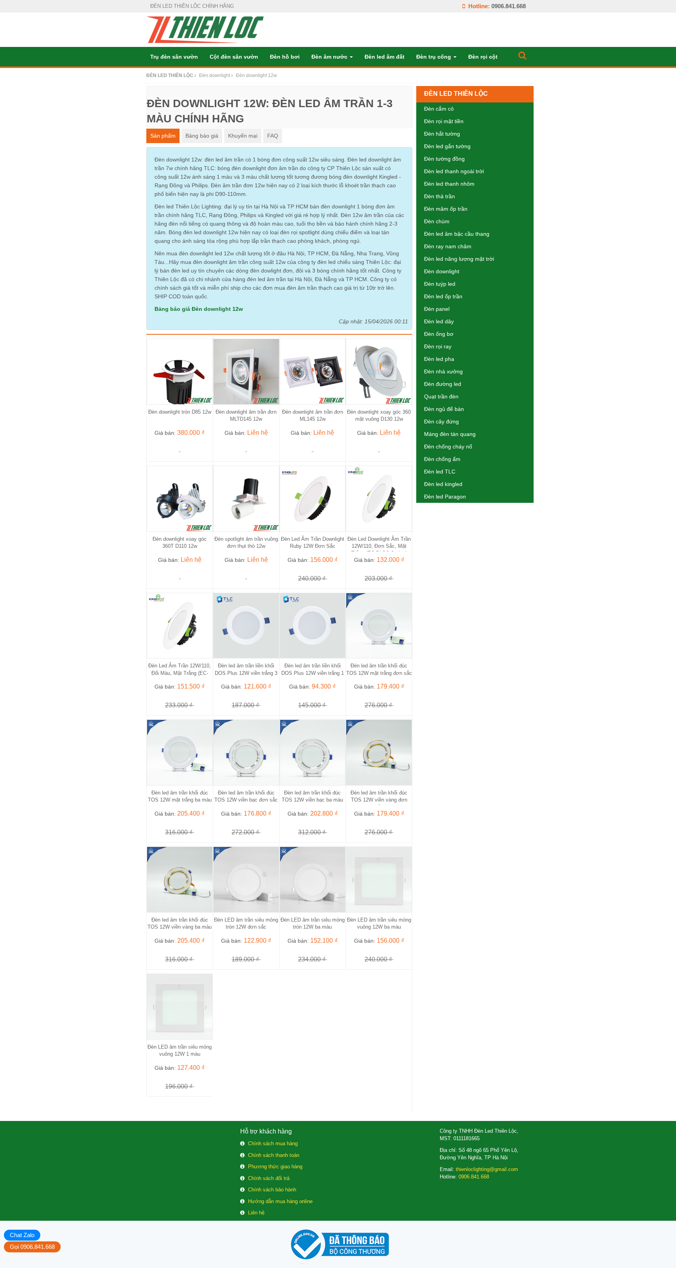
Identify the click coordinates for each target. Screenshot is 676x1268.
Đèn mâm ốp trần (445, 209)
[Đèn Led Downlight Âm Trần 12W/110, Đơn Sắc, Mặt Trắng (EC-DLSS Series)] (379, 498)
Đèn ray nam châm (447, 246)
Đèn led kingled (443, 484)
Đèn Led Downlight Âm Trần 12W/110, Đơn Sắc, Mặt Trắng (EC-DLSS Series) (379, 546)
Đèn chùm (436, 221)
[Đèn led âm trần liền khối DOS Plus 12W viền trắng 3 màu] (246, 625)
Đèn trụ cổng (434, 57)
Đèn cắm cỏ (439, 109)
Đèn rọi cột (483, 57)
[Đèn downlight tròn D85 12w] (180, 371)
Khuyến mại (242, 136)
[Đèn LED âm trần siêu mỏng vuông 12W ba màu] (379, 879)
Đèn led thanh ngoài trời (454, 171)
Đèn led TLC (439, 471)
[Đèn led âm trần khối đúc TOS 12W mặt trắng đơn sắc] (379, 625)
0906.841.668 (508, 6)
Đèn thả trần (439, 196)
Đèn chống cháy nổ (448, 446)
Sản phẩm (163, 136)
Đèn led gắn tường (447, 146)
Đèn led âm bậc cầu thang (456, 234)
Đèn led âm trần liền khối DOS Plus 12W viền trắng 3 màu (246, 673)
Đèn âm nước (330, 57)
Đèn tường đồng (444, 159)
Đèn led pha (439, 359)
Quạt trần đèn (441, 396)
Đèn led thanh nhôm (449, 184)
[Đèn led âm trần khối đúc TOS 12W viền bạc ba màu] (313, 752)
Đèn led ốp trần (443, 296)
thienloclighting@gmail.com (487, 1169)
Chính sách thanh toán (273, 1155)
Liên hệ (256, 1213)
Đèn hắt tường (442, 134)
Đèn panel (436, 309)
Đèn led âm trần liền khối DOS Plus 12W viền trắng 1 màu (312, 673)
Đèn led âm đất (385, 57)
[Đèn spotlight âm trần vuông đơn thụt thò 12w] (246, 498)
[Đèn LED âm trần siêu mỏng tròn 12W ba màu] (313, 879)
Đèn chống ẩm (442, 459)
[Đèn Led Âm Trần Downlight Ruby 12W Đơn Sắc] (313, 498)
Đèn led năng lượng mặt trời (459, 259)
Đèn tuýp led (439, 284)
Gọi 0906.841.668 (32, 1246)
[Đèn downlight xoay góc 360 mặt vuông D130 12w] (379, 371)
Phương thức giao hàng (275, 1166)
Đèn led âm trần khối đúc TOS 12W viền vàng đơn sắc (379, 800)
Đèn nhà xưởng (443, 371)
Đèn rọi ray (437, 346)
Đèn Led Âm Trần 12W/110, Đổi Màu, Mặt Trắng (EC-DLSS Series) (179, 673)
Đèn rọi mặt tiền (444, 121)
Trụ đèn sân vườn (174, 57)
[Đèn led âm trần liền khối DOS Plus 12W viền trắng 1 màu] (313, 625)
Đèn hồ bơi (285, 57)
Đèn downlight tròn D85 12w (179, 412)
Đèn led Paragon (445, 496)
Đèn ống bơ (438, 334)
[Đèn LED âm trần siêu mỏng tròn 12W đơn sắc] (246, 879)
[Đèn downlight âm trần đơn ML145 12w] (313, 371)
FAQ (272, 136)
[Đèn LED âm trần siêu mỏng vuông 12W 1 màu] (180, 1006)
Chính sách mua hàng (273, 1143)
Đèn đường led (442, 384)
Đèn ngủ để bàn (444, 409)
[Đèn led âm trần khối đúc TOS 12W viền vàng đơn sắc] (379, 752)
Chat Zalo (22, 1235)
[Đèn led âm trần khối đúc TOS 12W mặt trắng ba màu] (180, 752)
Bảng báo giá (201, 136)
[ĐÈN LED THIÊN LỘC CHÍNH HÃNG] (205, 29)
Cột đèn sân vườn (234, 57)
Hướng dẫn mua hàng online (280, 1201)
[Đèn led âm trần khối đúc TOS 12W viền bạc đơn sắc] (246, 752)
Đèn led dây (439, 321)
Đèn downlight (441, 271)
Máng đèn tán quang (450, 434)
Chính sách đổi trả (268, 1178)
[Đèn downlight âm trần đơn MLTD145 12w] (246, 371)
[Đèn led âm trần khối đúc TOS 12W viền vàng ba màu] (180, 879)
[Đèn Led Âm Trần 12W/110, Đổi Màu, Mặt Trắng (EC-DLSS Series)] (180, 625)
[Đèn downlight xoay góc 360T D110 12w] (180, 498)
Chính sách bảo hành (272, 1190)
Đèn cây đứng (441, 421)
